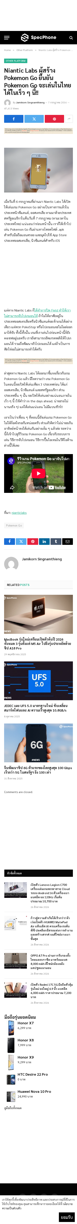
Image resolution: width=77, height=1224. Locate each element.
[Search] (71, 37)
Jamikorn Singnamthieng (30, 102)
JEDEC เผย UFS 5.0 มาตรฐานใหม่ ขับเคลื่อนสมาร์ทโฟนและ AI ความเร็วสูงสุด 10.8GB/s (36, 707)
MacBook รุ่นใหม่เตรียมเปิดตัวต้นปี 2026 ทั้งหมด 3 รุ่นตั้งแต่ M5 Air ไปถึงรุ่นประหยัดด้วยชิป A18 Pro (37, 643)
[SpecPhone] (38, 37)
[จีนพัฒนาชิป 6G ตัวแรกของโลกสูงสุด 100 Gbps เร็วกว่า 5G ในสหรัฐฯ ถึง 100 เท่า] (38, 743)
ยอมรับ (67, 1217)
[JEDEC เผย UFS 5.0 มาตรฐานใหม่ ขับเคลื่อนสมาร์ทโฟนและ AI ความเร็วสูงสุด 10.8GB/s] (38, 680)
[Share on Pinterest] (54, 119)
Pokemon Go (14, 525)
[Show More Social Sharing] (69, 119)
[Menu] (6, 37)
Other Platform (16, 60)
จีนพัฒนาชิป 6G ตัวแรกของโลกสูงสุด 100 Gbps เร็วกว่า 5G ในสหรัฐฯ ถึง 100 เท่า (38, 770)
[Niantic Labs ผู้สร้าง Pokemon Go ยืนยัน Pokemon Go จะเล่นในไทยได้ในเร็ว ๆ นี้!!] (38, 133)
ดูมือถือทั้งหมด (13, 1108)
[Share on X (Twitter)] (34, 119)
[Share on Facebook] (13, 119)
